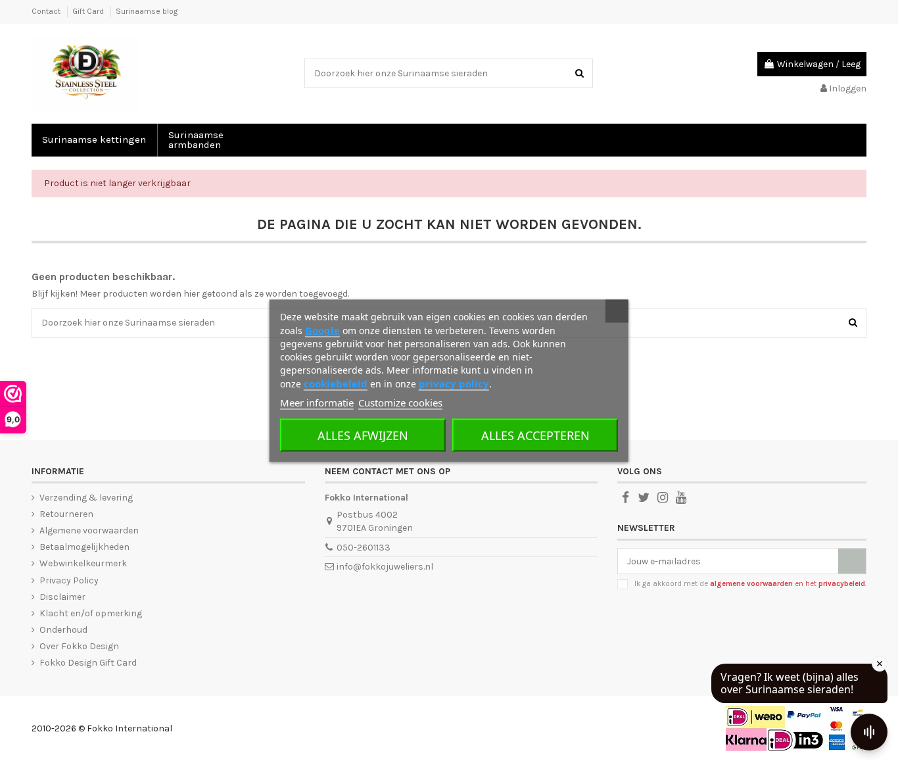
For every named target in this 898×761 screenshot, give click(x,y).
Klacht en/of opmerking (90, 613)
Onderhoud (63, 629)
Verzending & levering (86, 497)
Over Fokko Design (79, 646)
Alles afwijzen (363, 435)
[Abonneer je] (852, 561)
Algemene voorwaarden (89, 530)
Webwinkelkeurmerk (83, 563)
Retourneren (66, 514)
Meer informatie (317, 401)
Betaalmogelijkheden (84, 546)
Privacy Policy (69, 580)
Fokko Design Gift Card (88, 662)
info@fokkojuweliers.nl (385, 566)
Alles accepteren (535, 435)
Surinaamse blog (146, 11)
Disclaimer (62, 596)
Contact (47, 11)
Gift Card (89, 11)
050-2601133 (363, 547)
